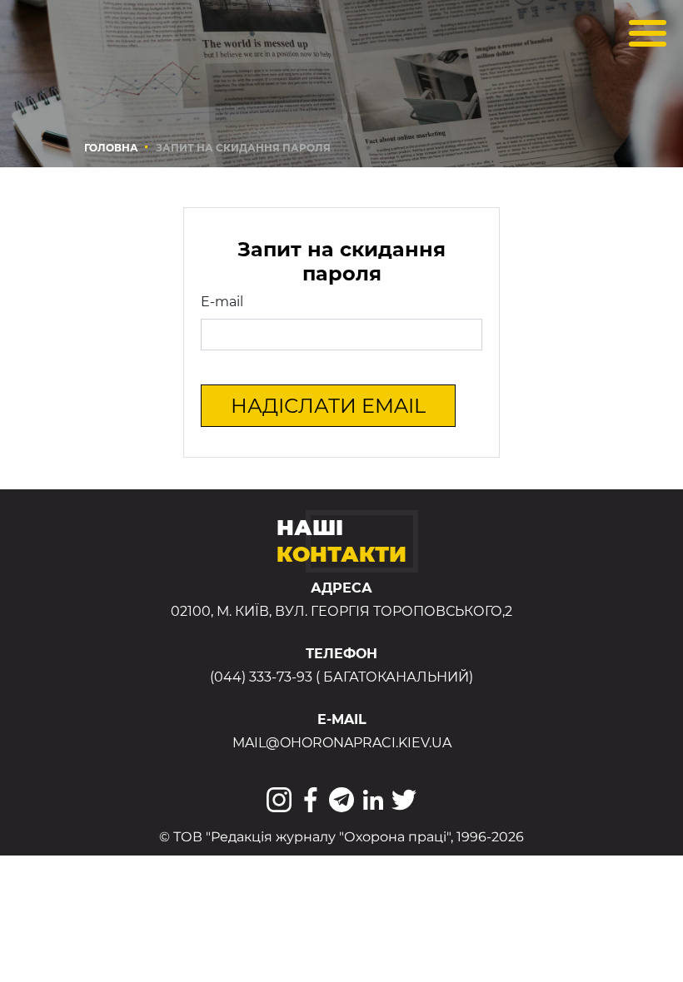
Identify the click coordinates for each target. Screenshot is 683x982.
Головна (111, 147)
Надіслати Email (328, 406)
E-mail (222, 302)
